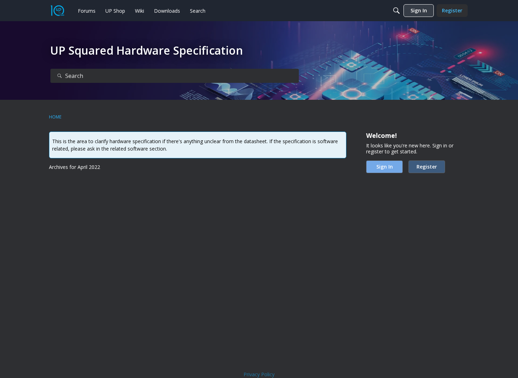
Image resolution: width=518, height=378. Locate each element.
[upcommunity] (57, 11)
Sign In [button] (384, 166)
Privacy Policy (259, 374)
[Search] (396, 10)
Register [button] (427, 166)
